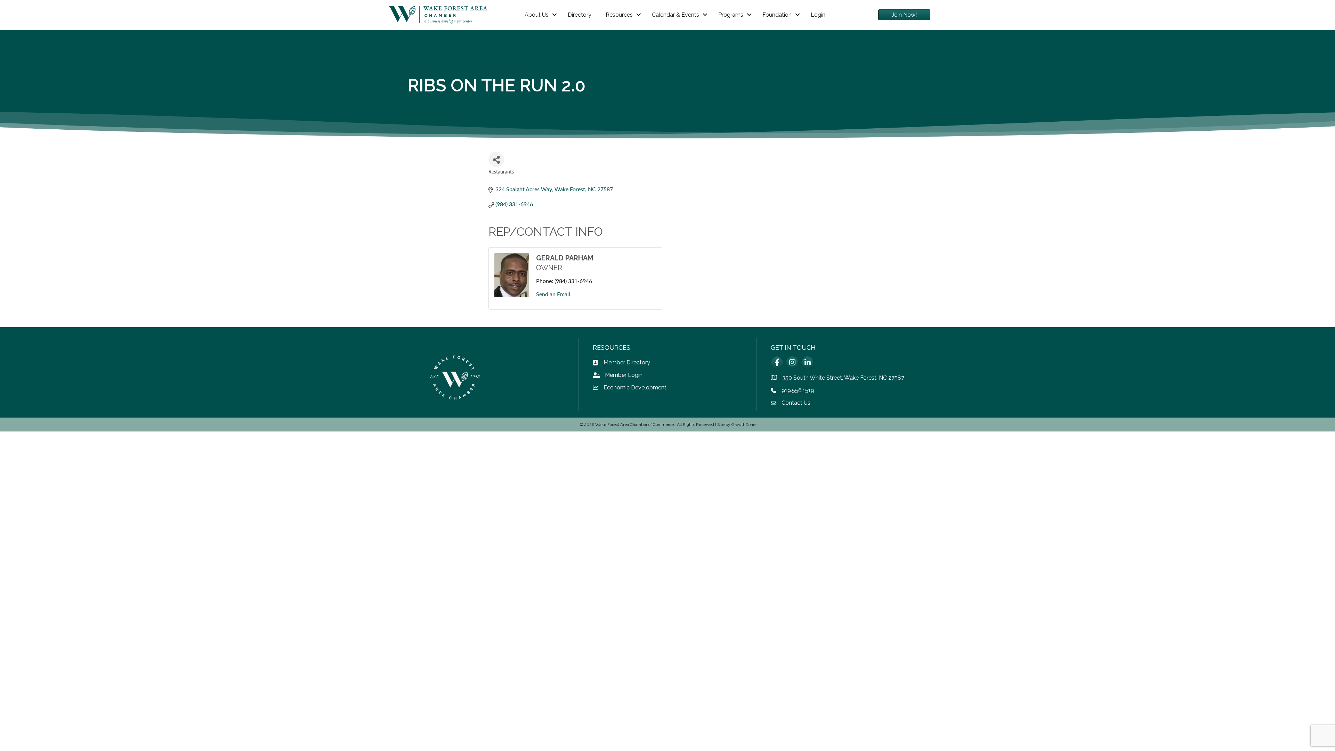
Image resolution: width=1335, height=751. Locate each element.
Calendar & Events (675, 14)
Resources (619, 14)
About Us (537, 14)
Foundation (777, 14)
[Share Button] (496, 159)
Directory (579, 14)
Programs (730, 14)
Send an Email (553, 294)
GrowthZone (743, 424)
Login (818, 14)
